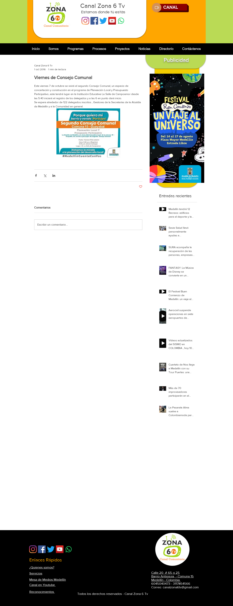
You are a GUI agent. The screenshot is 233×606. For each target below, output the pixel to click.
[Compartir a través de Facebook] (36, 175)
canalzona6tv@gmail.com (181, 587)
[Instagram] (85, 21)
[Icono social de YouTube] (112, 21)
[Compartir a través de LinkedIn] (54, 175)
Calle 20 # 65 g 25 (165, 573)
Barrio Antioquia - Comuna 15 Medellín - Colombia (172, 578)
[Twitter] (103, 21)
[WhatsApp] (121, 21)
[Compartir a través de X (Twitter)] (45, 175)
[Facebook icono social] (94, 21)
